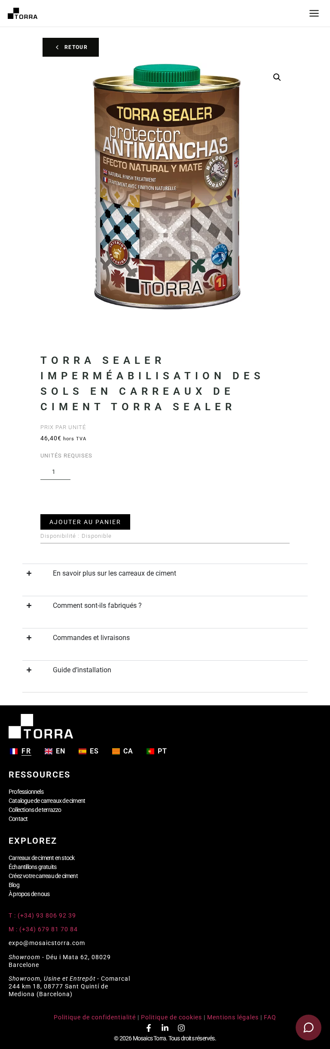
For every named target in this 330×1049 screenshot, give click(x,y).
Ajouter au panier (85, 521)
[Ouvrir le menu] (314, 13)
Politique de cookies (171, 1017)
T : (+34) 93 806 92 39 (43, 915)
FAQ (270, 1017)
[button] (277, 77)
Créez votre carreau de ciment (43, 875)
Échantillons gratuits (32, 866)
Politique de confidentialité (95, 1017)
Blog (14, 884)
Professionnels (26, 791)
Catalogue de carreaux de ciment (47, 800)
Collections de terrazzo (35, 809)
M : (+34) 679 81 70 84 (43, 929)
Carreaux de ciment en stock (41, 857)
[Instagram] (181, 1028)
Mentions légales (233, 1017)
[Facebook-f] (149, 1028)
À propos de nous (29, 893)
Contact (18, 818)
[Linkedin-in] (165, 1028)
